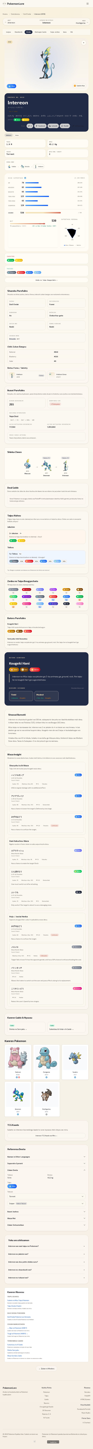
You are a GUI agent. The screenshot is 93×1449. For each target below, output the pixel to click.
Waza (64, 32)
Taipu (46, 1396)
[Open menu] (87, 3)
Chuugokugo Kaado (46, 1407)
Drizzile (14, 339)
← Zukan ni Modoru (46, 1368)
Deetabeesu (15, 14)
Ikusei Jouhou (12, 1211)
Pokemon (46, 1392)
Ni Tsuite (46, 1418)
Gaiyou (8, 32)
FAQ (71, 32)
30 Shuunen (46, 1410)
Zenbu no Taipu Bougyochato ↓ (46, 280)
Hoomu (5, 14)
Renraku (87, 1392)
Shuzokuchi (18, 32)
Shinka (28, 32)
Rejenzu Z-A (46, 1414)
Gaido (46, 1399)
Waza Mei (11, 1218)
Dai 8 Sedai (27, 14)
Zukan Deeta (12, 1170)
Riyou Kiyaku (86, 1413)
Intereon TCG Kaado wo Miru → (46, 1136)
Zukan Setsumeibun (15, 1225)
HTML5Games (85, 1399)
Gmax (17, 135)
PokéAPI (87, 1396)
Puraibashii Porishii (83, 1409)
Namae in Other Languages (18, 1157)
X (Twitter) (86, 1423)
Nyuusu (46, 1403)
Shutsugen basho (40, 32)
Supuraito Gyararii (15, 1163)
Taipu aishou (55, 32)
